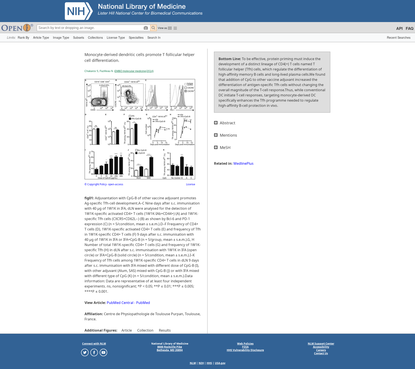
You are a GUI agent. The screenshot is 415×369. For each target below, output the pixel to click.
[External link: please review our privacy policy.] (85, 352)
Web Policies (245, 343)
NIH (201, 363)
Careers (321, 350)
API (399, 28)
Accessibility (321, 347)
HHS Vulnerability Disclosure (245, 350)
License (190, 184)
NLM (193, 363)
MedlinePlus (243, 163)
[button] (23, 37)
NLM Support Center (321, 343)
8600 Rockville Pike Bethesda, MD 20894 (170, 348)
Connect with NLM (94, 343)
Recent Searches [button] (398, 37)
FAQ (409, 28)
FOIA (245, 347)
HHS (209, 363)
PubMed (143, 302)
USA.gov (220, 363)
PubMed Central (120, 302)
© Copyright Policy (96, 184)
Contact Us (321, 353)
